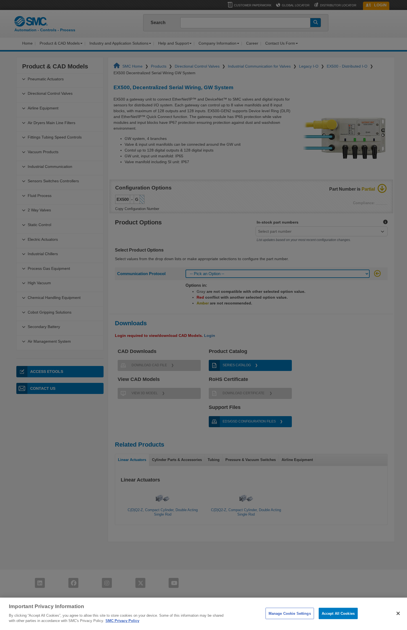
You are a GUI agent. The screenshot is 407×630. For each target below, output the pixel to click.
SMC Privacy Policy (122, 621)
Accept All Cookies (338, 613)
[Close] (398, 613)
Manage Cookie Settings (290, 613)
